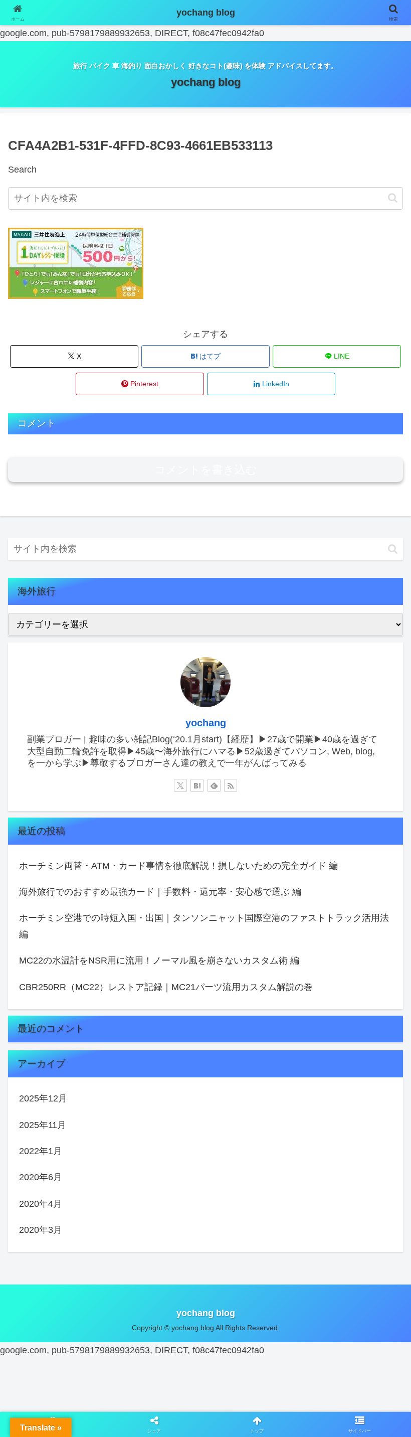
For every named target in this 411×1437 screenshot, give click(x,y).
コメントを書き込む (205, 469)
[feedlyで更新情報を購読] (214, 785)
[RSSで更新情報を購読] (230, 785)
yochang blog (205, 13)
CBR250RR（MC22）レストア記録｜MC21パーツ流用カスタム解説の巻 (166, 987)
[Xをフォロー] (180, 785)
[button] (392, 198)
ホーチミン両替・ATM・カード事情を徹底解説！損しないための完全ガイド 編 (178, 866)
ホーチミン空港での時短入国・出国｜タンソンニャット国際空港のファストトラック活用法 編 (204, 926)
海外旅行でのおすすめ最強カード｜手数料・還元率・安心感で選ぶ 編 (160, 892)
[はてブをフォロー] (196, 785)
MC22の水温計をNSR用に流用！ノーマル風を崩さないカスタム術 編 (159, 960)
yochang (205, 722)
